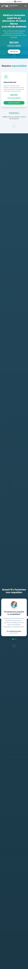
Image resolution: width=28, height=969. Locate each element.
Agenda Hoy (14, 51)
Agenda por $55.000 (14, 102)
